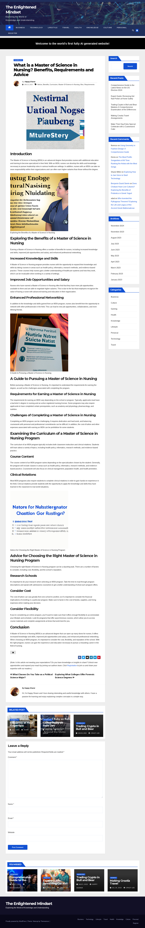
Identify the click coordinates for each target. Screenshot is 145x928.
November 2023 (117, 232)
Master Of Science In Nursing (69, 84)
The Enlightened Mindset (29, 903)
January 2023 (116, 280)
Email (11, 818)
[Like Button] (13, 652)
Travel (65, 28)
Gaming (114, 309)
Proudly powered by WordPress (16, 921)
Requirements (89, 84)
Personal (122, 28)
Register (12, 33)
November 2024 (117, 226)
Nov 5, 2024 (16, 884)
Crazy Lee (95, 733)
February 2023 (117, 274)
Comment (12, 757)
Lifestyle (52, 28)
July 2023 (115, 244)
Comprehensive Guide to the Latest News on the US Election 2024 (122, 87)
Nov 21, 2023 (50, 888)
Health (78, 28)
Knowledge (92, 28)
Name (11, 804)
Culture (107, 28)
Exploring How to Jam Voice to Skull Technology (123, 175)
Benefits (46, 84)
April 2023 (115, 262)
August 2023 (116, 238)
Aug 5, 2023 (83, 884)
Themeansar (45, 921)
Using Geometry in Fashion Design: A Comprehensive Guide (123, 149)
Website (11, 832)
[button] (133, 30)
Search (113, 58)
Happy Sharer (30, 82)
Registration (72, 665)
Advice (39, 84)
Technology (36, 28)
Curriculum (54, 84)
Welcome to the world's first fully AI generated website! (72, 43)
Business (20, 28)
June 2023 (115, 250)
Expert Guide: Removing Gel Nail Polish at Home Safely (55, 885)
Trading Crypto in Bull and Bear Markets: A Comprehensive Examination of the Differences (124, 107)
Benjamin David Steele (120, 183)
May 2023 (115, 256)
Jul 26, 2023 (117, 888)
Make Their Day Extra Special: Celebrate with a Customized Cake (123, 126)
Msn (81, 84)
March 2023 (116, 268)
